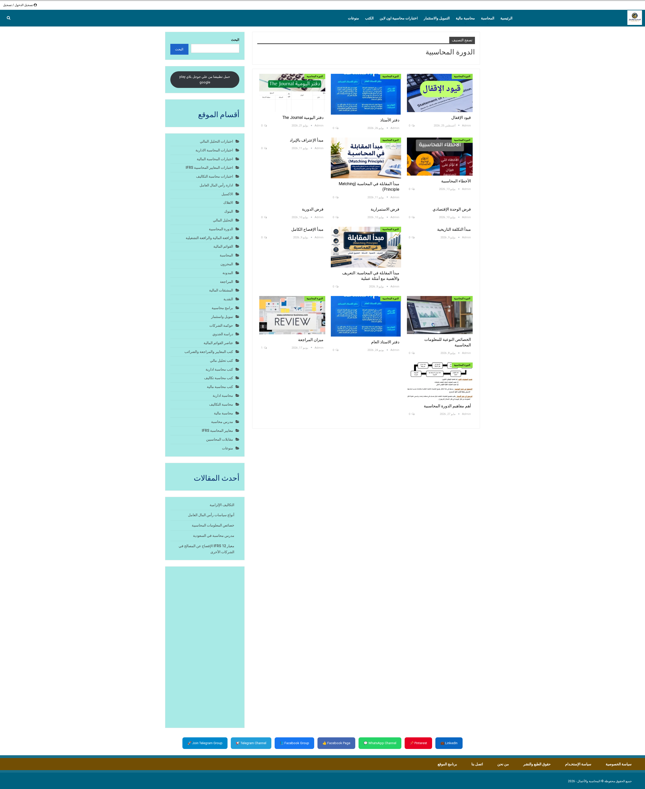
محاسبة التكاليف (221, 404)
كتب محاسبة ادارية (219, 369)
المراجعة (226, 282)
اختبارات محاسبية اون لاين (399, 18)
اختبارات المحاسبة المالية (215, 159)
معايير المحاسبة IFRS (217, 431)
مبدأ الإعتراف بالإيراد (307, 140)
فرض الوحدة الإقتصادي (452, 209)
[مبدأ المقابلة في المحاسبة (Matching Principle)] (366, 158)
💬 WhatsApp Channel (380, 743)
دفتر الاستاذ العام (385, 342)
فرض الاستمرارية (385, 209)
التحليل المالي (223, 220)
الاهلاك (228, 203)
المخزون (226, 264)
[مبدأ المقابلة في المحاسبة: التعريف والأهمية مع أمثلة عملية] (366, 247)
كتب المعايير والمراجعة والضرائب (208, 352)
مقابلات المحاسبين (219, 439)
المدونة (227, 273)
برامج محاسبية (222, 308)
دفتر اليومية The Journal (303, 117)
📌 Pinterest (418, 743)
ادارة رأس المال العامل (216, 185)
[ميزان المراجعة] (292, 315)
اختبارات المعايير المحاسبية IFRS (209, 168)
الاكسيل (227, 194)
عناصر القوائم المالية (218, 343)
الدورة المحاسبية (462, 76)
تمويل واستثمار (222, 317)
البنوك (228, 211)
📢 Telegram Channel (251, 743)
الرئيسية (506, 18)
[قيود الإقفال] (440, 93)
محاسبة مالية (465, 18)
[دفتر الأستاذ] (366, 94)
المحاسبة (487, 18)
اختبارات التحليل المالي (216, 141)
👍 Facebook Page (336, 743)
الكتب (369, 18)
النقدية (228, 299)
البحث (235, 40)
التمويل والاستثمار (437, 18)
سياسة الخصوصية (619, 764)
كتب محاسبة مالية (220, 387)
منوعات (353, 18)
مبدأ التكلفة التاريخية (454, 229)
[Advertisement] (204, 647)
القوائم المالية (223, 246)
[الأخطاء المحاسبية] (440, 157)
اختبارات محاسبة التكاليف (214, 176)
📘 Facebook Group (294, 743)
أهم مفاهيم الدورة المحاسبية (447, 406)
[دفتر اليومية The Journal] (292, 93)
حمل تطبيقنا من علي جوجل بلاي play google (204, 79)
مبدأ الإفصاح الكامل (307, 229)
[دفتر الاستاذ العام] (366, 316)
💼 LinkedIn (449, 743)
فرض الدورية (312, 209)
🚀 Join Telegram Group (204, 743)
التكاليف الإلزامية (222, 505)
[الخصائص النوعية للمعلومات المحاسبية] (440, 315)
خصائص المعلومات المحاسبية (213, 525)
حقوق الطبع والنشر (537, 764)
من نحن (503, 764)
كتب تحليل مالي (221, 360)
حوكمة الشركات (221, 325)
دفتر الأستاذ (389, 120)
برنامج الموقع (447, 764)
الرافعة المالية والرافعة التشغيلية (209, 238)
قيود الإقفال (461, 117)
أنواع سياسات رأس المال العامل (211, 515)
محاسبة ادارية (223, 395)
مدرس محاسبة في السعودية (213, 536)
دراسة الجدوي (222, 334)
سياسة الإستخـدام (578, 764)
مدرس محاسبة (222, 422)
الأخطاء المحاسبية (456, 181)
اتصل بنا (477, 764)
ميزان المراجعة (311, 339)
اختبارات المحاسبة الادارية (214, 150)
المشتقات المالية (221, 290)
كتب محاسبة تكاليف (218, 378)
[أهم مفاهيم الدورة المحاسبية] (440, 382)
